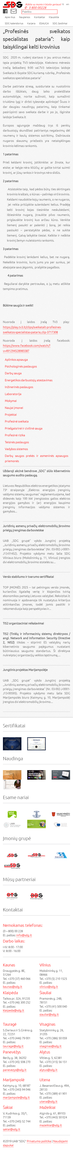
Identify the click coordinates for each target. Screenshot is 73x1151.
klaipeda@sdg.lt (13, 1010)
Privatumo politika (39, 1141)
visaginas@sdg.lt (51, 1046)
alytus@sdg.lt (48, 1070)
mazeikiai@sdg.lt (51, 1125)
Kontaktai (39, 17)
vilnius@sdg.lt (49, 986)
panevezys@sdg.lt (14, 1070)
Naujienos (24, 17)
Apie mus (10, 17)
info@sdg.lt (24, 935)
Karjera (31, 23)
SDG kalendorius (14, 23)
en (67, 4)
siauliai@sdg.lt (49, 1014)
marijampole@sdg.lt (16, 1097)
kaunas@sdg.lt (12, 986)
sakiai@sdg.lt (11, 1129)
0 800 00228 (37, 7)
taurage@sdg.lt (13, 1046)
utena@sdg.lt (48, 1101)
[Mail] (14, 11)
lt (63, 4)
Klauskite (54, 17)
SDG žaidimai (60, 23)
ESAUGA (44, 23)
